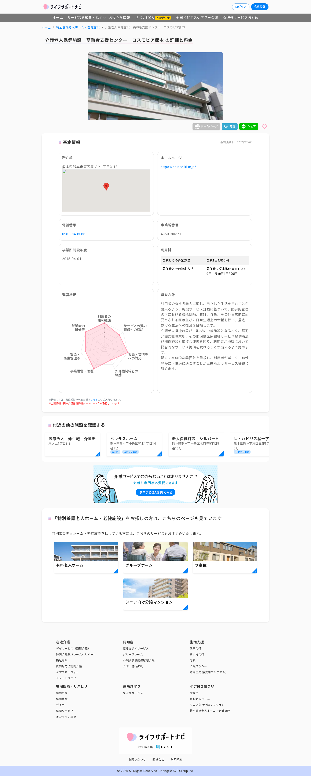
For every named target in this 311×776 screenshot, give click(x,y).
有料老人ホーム (200, 699)
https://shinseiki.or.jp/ (178, 167)
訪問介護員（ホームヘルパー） (76, 654)
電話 (232, 126)
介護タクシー (198, 666)
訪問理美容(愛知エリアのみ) (208, 672)
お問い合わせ (137, 759)
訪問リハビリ (64, 710)
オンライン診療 (66, 716)
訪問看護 (62, 699)
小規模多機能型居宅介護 (139, 660)
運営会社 (158, 759)
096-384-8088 (73, 234)
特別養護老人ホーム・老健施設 (210, 710)
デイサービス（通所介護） (73, 648)
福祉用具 (62, 660)
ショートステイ (66, 678)
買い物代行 (197, 654)
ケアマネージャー (67, 672)
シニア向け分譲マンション (207, 704)
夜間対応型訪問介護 (69, 666)
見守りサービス (133, 693)
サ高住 (194, 693)
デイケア (62, 704)
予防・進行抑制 (133, 666)
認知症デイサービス (136, 648)
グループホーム (133, 654)
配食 (192, 660)
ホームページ (209, 126)
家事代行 (195, 648)
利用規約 (177, 759)
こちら (94, 399)
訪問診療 (62, 693)
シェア (251, 126)
